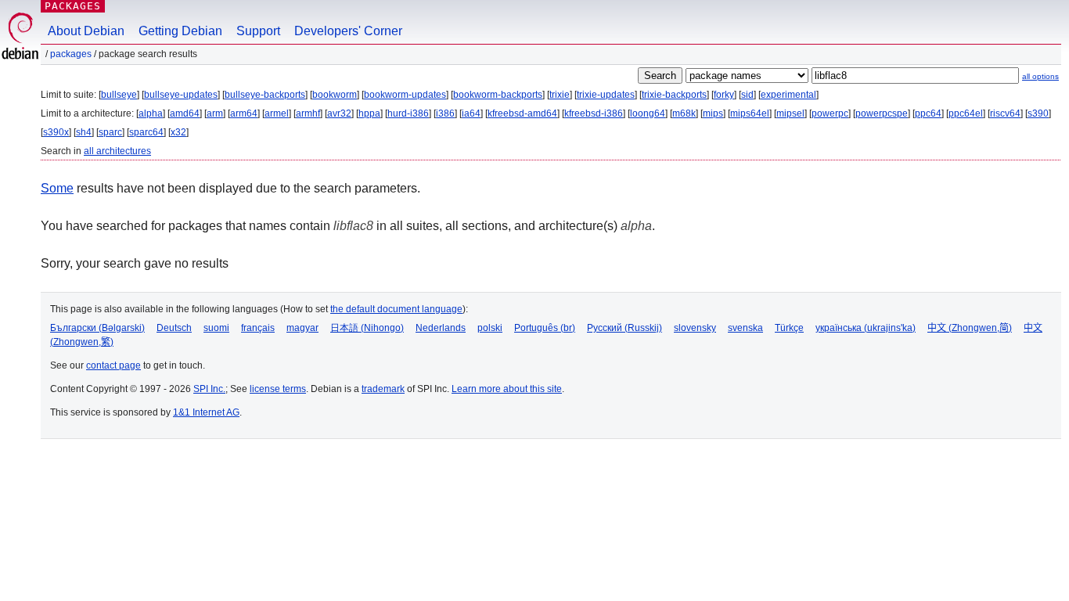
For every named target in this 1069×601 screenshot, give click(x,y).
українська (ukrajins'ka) (865, 327)
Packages (73, 6)
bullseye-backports (265, 94)
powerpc (830, 113)
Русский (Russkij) (624, 327)
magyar (302, 327)
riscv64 (1005, 113)
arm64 (243, 113)
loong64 (647, 113)
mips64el (749, 113)
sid (747, 94)
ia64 (471, 113)
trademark (383, 388)
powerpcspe (881, 113)
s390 (1038, 113)
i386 (445, 113)
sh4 (84, 132)
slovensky (695, 327)
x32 (178, 132)
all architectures (117, 151)
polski (489, 327)
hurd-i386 (408, 113)
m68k (684, 113)
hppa (369, 113)
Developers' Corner (348, 31)
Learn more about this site (507, 388)
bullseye (119, 94)
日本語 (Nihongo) (367, 327)
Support (258, 31)
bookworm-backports (497, 94)
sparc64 (146, 132)
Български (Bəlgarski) (97, 327)
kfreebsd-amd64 (522, 113)
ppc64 (928, 113)
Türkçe (789, 327)
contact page (113, 365)
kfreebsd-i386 (593, 113)
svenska (745, 327)
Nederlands (441, 327)
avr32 (339, 113)
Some (57, 188)
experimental (788, 94)
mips (713, 113)
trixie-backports (674, 94)
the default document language (396, 309)
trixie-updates (606, 94)
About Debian (86, 31)
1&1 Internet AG (206, 412)
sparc (110, 132)
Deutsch (174, 327)
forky (724, 94)
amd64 (185, 113)
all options (1040, 76)
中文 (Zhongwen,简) (969, 327)
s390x (56, 132)
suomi (216, 327)
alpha (151, 113)
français (258, 327)
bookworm (334, 94)
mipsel (790, 113)
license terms (278, 388)
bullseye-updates (181, 94)
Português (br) (544, 327)
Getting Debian (180, 31)
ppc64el (965, 113)
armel (277, 113)
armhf (308, 113)
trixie (559, 94)
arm (215, 113)
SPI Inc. (209, 388)
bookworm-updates (405, 94)
